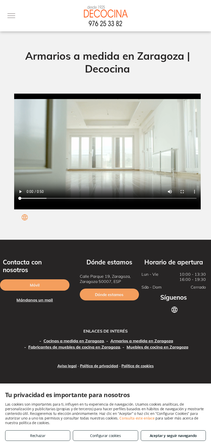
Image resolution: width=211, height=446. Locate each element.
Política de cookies (137, 366)
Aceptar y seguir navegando (173, 435)
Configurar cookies (105, 435)
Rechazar (38, 435)
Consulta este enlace (136, 418)
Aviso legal (67, 366)
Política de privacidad (99, 366)
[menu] (11, 15)
